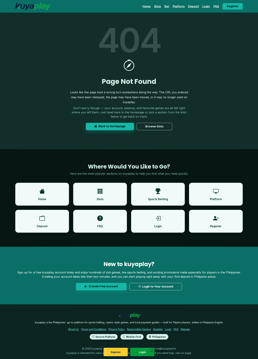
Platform (179, 6)
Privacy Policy (116, 329)
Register (233, 6)
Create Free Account (103, 286)
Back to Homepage (111, 126)
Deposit (193, 6)
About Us (73, 329)
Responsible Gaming (139, 329)
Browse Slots (154, 126)
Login (206, 6)
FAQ (216, 6)
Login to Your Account (157, 286)
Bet (166, 6)
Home (147, 6)
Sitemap (185, 329)
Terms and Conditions (93, 329)
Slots (157, 6)
